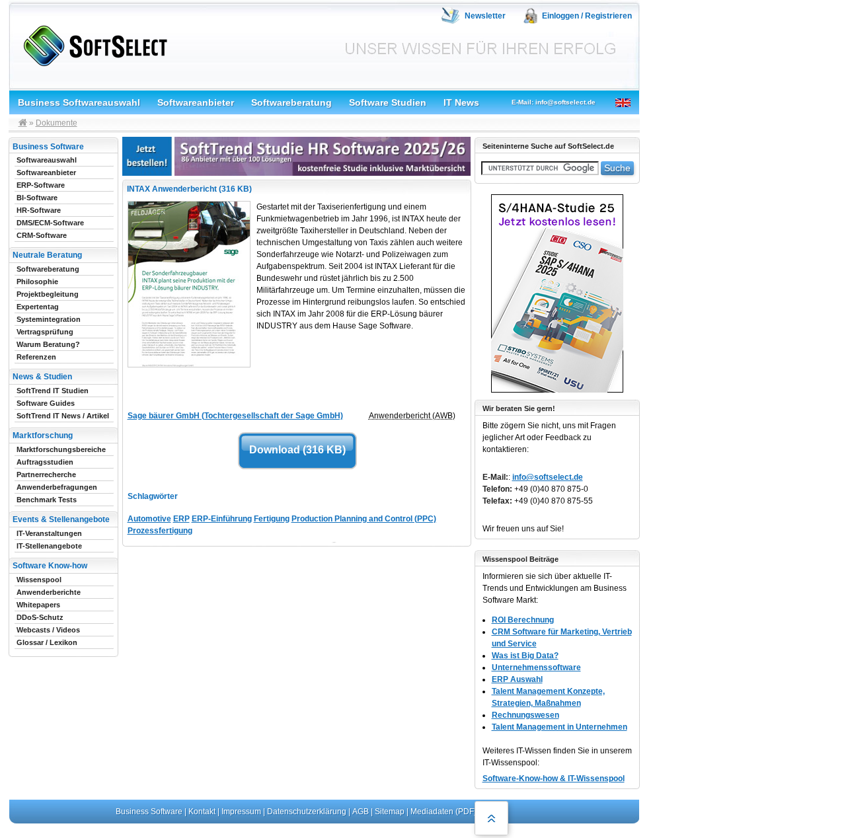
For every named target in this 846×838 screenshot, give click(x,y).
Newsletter (485, 15)
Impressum (241, 811)
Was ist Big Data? (525, 655)
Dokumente (56, 123)
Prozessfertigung (160, 530)
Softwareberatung (291, 102)
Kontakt (201, 811)
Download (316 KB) (297, 449)
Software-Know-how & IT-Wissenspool (553, 778)
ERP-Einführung (222, 518)
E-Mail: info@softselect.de (554, 102)
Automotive (149, 518)
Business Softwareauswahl (79, 102)
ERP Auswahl (517, 679)
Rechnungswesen (525, 715)
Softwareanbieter (195, 102)
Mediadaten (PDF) (443, 811)
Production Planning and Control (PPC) (363, 518)
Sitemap (389, 811)
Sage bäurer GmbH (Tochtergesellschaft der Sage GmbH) (235, 415)
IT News (461, 102)
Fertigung (271, 518)
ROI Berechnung (523, 620)
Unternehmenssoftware (536, 667)
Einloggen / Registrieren (587, 15)
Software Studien (387, 102)
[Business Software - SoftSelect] (92, 43)
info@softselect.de (547, 477)
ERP (181, 518)
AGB (360, 811)
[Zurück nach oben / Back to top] (491, 818)
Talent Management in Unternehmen (559, 727)
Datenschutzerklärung (306, 811)
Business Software (149, 811)
